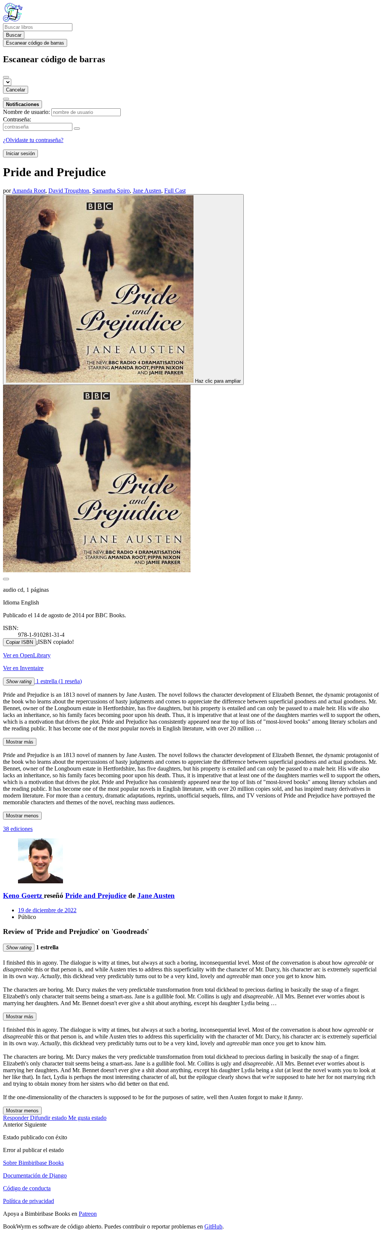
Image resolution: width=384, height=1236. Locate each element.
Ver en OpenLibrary (27, 655)
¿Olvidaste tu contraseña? (33, 140)
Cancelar (15, 90)
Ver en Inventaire (23, 668)
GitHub (213, 1226)
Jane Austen (156, 895)
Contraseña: (17, 119)
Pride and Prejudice (95, 895)
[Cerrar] (6, 77)
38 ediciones (18, 829)
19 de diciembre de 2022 (47, 910)
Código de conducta (27, 1188)
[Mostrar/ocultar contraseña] (77, 128)
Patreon (88, 1214)
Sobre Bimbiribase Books (33, 1163)
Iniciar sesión (20, 153)
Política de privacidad (28, 1201)
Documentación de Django (35, 1175)
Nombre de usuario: (26, 112)
